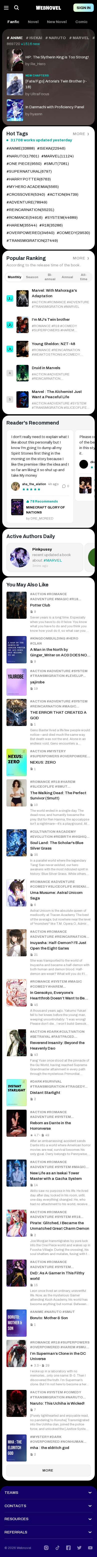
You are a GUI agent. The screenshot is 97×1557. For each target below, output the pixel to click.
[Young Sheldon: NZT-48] (48, 349)
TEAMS (11, 1493)
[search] (17, 8)
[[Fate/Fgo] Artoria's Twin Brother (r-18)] (48, 84)
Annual (67, 277)
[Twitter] (79, 1547)
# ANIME (15, 38)
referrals (15, 1532)
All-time (83, 277)
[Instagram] (46, 1547)
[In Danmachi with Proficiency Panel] (48, 109)
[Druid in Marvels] (48, 373)
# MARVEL (79, 38)
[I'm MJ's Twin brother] (48, 324)
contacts (15, 1506)
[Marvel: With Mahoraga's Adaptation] (48, 298)
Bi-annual (50, 277)
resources (16, 1519)
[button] (13, 22)
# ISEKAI (34, 38)
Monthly (14, 277)
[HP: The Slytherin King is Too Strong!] (48, 59)
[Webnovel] (48, 8)
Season (32, 277)
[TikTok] (57, 1547)
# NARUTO (55, 38)
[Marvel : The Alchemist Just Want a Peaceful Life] (48, 399)
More (79, 134)
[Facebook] (68, 1547)
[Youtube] (90, 1547)
